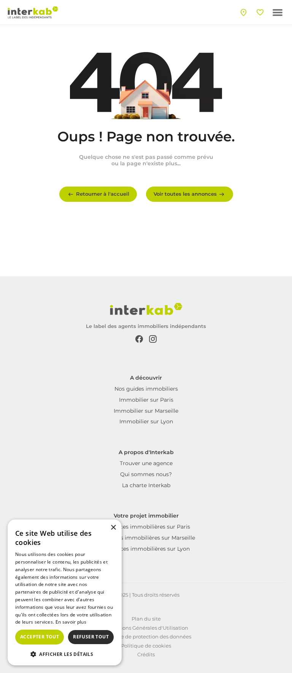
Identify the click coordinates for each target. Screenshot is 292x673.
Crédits (146, 654)
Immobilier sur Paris (146, 399)
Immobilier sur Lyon (146, 421)
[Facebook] (139, 339)
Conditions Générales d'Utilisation (146, 628)
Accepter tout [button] (39, 636)
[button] (64, 653)
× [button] (113, 527)
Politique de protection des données (146, 636)
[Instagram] (153, 339)
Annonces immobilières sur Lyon (146, 548)
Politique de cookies (146, 646)
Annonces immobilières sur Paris (146, 526)
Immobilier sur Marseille (146, 410)
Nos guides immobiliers (146, 388)
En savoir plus (71, 622)
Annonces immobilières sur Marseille (146, 537)
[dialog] (65, 592)
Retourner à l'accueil (102, 194)
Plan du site (146, 619)
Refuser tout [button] (91, 636)
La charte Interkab (146, 485)
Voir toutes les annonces (185, 194)
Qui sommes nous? (146, 474)
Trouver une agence (146, 463)
